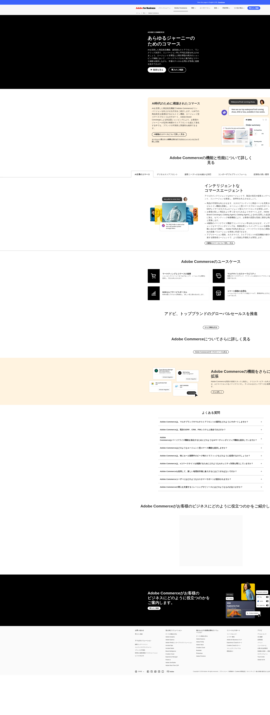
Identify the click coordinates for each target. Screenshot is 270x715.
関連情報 (225, 8)
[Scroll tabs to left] (1, 174)
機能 (192, 8)
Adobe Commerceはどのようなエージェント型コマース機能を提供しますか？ (193, 448)
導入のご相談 (254, 8)
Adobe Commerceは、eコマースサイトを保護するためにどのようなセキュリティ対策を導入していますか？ (206, 464)
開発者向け (230, 651)
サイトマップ (250, 671)
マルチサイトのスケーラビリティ (241, 274)
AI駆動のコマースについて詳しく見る (169, 134)
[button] (139, 671)
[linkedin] (159, 672)
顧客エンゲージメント (141, 644)
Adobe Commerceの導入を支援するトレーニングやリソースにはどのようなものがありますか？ (201, 487)
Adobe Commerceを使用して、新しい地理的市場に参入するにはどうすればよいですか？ (198, 471)
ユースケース (204, 8)
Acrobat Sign (169, 645)
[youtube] (163, 672)
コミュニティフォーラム (234, 648)
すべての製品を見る (171, 634)
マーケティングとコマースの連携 (176, 274)
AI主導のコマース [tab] (142, 174)
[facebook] (148, 672)
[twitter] (155, 672)
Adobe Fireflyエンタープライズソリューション (178, 642)
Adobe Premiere (201, 656)
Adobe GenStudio (171, 662)
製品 (144, 13)
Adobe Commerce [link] (180, 8)
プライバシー (223, 671)
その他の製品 (238, 8)
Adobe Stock (200, 644)
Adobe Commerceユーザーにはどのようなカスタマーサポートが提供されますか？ (195, 479)
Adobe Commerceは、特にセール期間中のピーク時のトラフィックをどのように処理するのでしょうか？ (205, 456)
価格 (215, 8)
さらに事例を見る (211, 327)
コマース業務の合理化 (236, 291)
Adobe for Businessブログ (234, 639)
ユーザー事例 (230, 637)
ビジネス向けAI (139, 656)
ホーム (138, 13)
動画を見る (158, 70)
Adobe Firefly (200, 642)
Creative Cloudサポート (234, 645)
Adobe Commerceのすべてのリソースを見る (211, 352)
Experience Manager (172, 657)
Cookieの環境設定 (240, 671)
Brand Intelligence (171, 651)
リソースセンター (232, 634)
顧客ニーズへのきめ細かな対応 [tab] (198, 174)
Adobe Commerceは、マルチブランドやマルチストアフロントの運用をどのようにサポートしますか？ (204, 422)
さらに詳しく (217, 392)
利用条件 (231, 671)
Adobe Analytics (170, 637)
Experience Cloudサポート (234, 642)
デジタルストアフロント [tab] (167, 174)
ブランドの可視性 (140, 650)
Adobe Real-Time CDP (172, 665)
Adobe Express (170, 639)
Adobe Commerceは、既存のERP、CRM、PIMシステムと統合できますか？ (193, 430)
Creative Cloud (170, 654)
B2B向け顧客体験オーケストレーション (146, 653)
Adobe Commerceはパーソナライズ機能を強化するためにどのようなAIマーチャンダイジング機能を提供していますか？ (208, 438)
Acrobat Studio (170, 648)
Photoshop (199, 653)
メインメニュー (163, 8)
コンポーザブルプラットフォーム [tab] (232, 174)
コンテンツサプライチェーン (143, 647)
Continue (221, 2)
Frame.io (168, 659)
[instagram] (152, 672)
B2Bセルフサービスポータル (174, 292)
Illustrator (199, 650)
